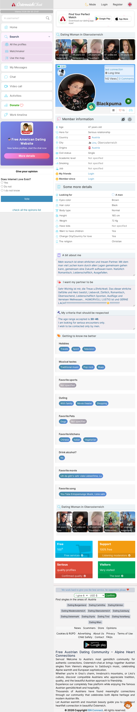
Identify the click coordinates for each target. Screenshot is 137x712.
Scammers (89, 627)
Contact (99, 637)
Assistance (128, 704)
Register (118, 4)
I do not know (12, 190)
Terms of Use (125, 633)
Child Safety (85, 637)
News (77, 627)
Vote (26, 198)
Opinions (111, 627)
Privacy (110, 633)
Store (101, 627)
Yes (6, 182)
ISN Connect (95, 710)
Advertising (84, 633)
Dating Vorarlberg (121, 616)
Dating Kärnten (115, 605)
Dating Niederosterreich (73, 610)
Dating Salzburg (121, 610)
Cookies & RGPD (65, 633)
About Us (98, 633)
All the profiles (18, 44)
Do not (8, 186)
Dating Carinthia (97, 605)
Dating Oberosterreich (99, 610)
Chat (29, 4)
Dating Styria (88, 616)
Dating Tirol (103, 616)
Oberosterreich (107, 142)
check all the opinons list (26, 209)
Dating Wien (95, 622)
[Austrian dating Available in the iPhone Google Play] (95, 642)
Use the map (17, 57)
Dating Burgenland (77, 605)
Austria (96, 137)
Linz (94, 142)
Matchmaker (17, 51)
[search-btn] (48, 18)
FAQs (109, 637)
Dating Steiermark (70, 616)
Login (104, 4)
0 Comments (126, 78)
